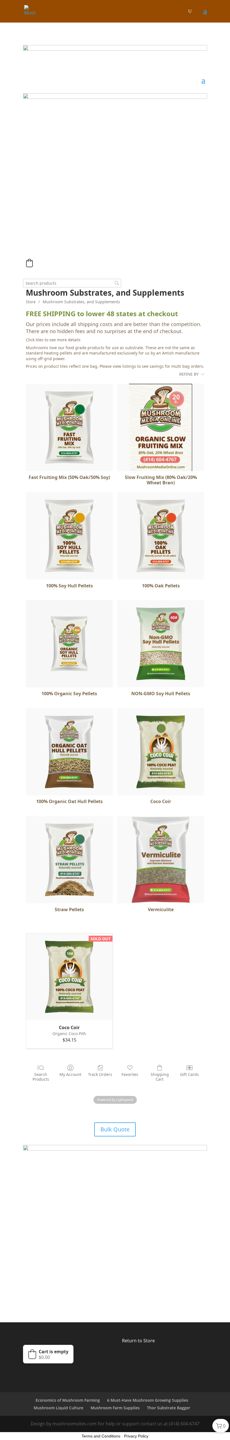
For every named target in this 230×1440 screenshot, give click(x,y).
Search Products (41, 1077)
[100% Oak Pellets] (160, 535)
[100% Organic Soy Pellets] (69, 643)
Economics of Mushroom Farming (68, 1400)
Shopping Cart (160, 1077)
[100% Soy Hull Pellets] (69, 535)
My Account (70, 1074)
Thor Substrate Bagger (168, 1407)
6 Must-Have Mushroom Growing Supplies (147, 1400)
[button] (29, 263)
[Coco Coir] (160, 751)
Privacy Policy (136, 1436)
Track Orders (100, 1074)
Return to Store (138, 1341)
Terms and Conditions (101, 1436)
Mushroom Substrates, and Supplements (81, 301)
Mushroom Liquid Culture (58, 1407)
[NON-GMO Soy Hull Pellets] (160, 643)
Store (31, 301)
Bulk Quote (115, 1129)
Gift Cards (189, 1074)
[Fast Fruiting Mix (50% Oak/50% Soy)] (69, 427)
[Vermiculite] (160, 859)
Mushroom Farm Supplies (115, 1407)
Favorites (129, 1074)
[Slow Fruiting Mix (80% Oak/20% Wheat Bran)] (160, 427)
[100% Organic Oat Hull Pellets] (69, 751)
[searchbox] (72, 283)
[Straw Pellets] (69, 859)
